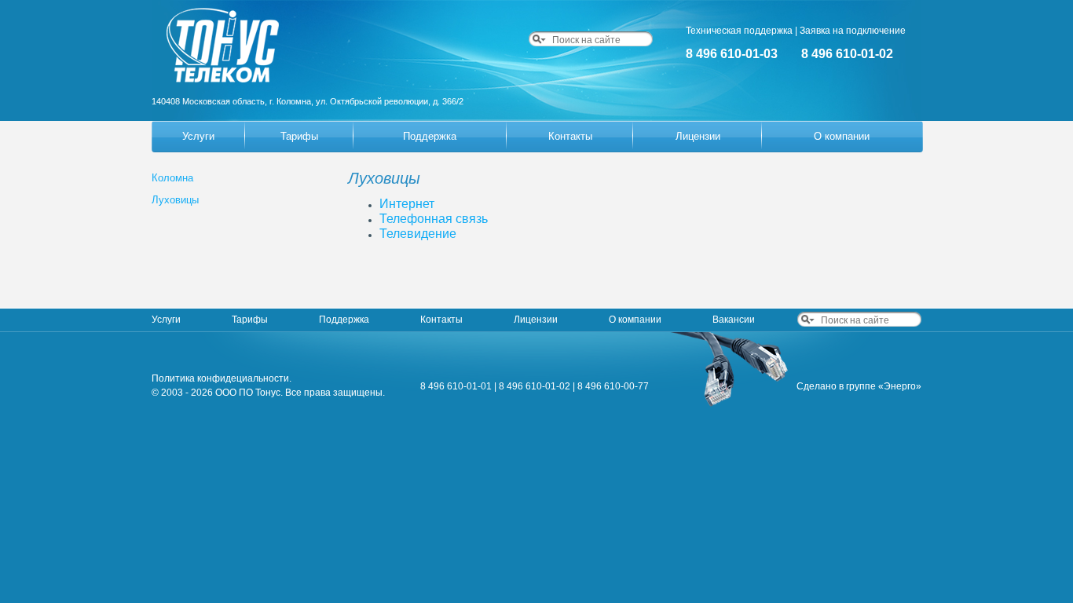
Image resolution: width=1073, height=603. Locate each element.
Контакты (570, 136)
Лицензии (698, 136)
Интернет (406, 203)
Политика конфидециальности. (221, 378)
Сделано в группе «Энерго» (859, 386)
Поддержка (429, 136)
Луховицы (175, 200)
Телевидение (417, 233)
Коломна (172, 178)
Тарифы (299, 136)
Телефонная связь (433, 218)
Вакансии (733, 319)
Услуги (198, 136)
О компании (842, 136)
